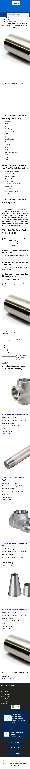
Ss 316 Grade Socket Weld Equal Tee (15, 414)
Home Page (6, 694)
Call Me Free (16, 753)
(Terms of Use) (13, 761)
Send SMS (16, 747)
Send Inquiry (16, 742)
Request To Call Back (8, 678)
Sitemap (5, 703)
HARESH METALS (16, 8)
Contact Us (5, 701)
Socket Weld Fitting (11, 21)
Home (7, 18)
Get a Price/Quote (7, 434)
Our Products (6, 699)
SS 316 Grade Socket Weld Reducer (14, 609)
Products (8, 19)
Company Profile (7, 696)
